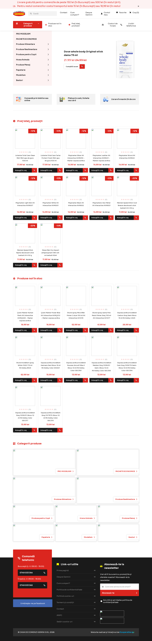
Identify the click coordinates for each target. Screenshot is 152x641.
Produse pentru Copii (26, 54)
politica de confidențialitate (117, 601)
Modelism (21, 75)
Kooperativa (125, 632)
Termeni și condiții (65, 602)
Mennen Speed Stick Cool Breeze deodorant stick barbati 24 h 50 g (127, 205)
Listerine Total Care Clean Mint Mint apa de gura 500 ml (25, 158)
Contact (63, 12)
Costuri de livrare (113, 24)
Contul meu (107, 13)
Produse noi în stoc (54, 24)
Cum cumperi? (74, 13)
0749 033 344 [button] (26, 573)
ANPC (59, 615)
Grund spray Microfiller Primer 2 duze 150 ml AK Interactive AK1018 (76, 315)
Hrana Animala (22, 60)
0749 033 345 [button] (26, 585)
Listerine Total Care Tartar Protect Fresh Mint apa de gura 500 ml (51, 158)
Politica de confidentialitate (69, 590)
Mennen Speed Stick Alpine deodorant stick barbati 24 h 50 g (25, 252)
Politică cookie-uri (65, 596)
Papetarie (20, 70)
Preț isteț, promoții (76, 24)
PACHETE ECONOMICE (26, 39)
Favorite (122, 12)
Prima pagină (63, 570)
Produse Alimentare (25, 44)
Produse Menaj (23, 65)
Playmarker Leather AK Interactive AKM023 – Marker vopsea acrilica (101, 158)
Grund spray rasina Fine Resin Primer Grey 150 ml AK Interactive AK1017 (101, 315)
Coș (136, 12)
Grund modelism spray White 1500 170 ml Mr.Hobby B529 (25, 365)
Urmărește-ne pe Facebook (32, 603)
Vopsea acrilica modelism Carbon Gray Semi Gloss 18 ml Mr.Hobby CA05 (127, 315)
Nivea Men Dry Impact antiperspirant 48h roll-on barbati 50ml (50, 252)
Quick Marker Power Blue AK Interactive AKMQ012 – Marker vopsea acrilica (50, 315)
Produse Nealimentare (26, 49)
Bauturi (19, 80)
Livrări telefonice (131, 24)
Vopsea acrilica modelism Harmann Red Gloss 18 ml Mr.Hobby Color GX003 (50, 365)
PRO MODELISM (23, 34)
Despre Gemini (89, 13)
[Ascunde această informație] (138, 6)
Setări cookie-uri (64, 621)
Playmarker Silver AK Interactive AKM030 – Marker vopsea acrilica (76, 158)
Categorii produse (27, 24)
